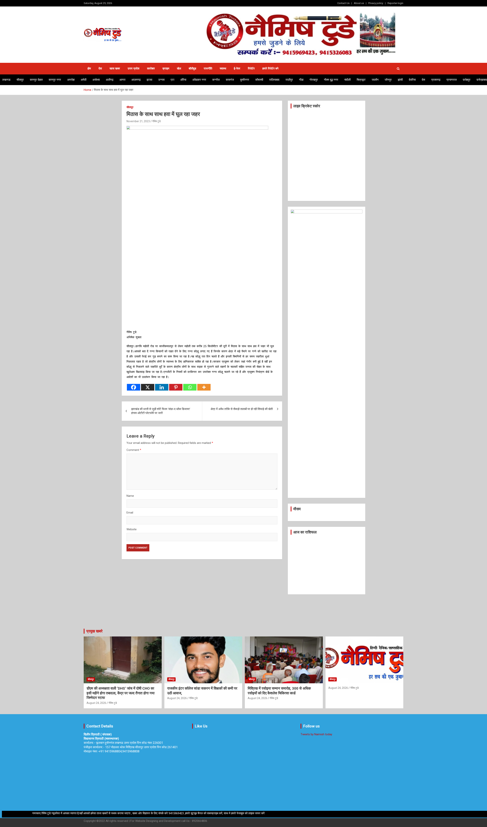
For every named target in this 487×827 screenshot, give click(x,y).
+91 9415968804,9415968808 (119, 751)
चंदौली (347, 79)
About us (359, 3)
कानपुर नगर (55, 79)
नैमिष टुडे (156, 121)
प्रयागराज (451, 79)
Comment (134, 450)
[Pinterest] (175, 387)
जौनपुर (388, 79)
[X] (147, 387)
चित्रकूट (361, 79)
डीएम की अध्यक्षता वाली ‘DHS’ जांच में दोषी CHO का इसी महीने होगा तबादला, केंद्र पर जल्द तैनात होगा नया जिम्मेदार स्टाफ (120, 693)
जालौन (375, 79)
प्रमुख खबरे (94, 631)
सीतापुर (20, 79)
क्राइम (165, 68)
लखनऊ (6, 79)
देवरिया (412, 79)
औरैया (183, 79)
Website (132, 529)
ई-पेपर (237, 68)
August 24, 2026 (96, 702)
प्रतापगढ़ (435, 79)
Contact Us (343, 3)
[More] (204, 387)
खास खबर (115, 68)
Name (130, 496)
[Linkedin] (161, 387)
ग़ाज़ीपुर (289, 79)
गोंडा (301, 79)
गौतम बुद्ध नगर (331, 79)
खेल (179, 68)
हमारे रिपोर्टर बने (270, 68)
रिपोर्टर (251, 68)
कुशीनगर (244, 79)
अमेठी (83, 79)
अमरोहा (71, 79)
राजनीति (208, 68)
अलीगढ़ (109, 79)
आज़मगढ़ (136, 79)
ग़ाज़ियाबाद (274, 79)
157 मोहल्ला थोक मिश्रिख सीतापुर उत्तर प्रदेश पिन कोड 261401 (141, 747)
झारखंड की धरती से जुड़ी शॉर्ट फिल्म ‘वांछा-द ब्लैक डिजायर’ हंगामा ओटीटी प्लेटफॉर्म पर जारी (160, 411)
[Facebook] (133, 387)
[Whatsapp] (190, 387)
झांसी (400, 79)
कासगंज (230, 79)
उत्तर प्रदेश (133, 68)
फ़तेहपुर (466, 79)
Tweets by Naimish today (316, 734)
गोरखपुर (314, 79)
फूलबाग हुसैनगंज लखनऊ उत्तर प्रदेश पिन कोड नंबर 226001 (129, 743)
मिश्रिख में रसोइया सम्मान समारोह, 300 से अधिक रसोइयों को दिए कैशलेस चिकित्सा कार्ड (279, 690)
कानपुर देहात (36, 79)
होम (89, 68)
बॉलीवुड (192, 68)
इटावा (149, 79)
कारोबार (151, 68)
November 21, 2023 (138, 121)
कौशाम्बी (259, 79)
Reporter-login (395, 3)
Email (130, 512)
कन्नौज (216, 79)
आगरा (122, 79)
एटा (172, 79)
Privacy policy (375, 3)
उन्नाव (161, 79)
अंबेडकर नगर (199, 79)
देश (100, 68)
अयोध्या (96, 79)
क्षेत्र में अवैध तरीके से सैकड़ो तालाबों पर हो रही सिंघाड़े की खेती (242, 409)
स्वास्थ (223, 68)
